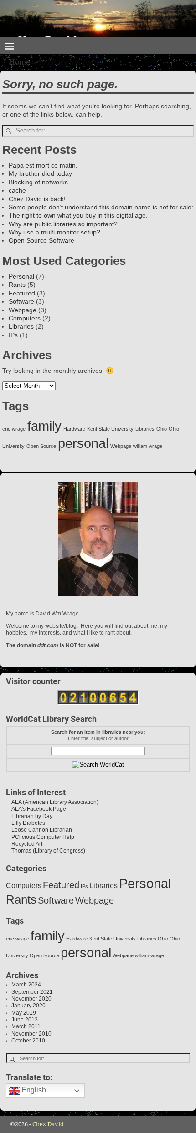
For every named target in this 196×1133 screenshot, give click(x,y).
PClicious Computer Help (40, 837)
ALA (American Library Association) (52, 802)
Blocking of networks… (41, 182)
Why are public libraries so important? (63, 224)
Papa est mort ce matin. (43, 165)
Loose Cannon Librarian (39, 830)
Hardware (74, 429)
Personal (21, 276)
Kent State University (110, 429)
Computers (25, 318)
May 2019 (23, 1013)
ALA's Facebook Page (36, 809)
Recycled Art (24, 844)
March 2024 (26, 984)
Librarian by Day (29, 816)
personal (83, 443)
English (33, 1090)
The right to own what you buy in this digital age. (78, 215)
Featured (22, 293)
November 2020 (31, 999)
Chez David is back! (37, 199)
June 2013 (24, 1019)
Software (21, 301)
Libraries (21, 326)
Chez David (48, 1124)
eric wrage (14, 429)
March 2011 (26, 1026)
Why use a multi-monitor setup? (54, 232)
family (44, 425)
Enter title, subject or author (98, 738)
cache (17, 190)
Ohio (161, 429)
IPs (13, 335)
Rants (17, 284)
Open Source (41, 446)
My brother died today (40, 173)
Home (19, 62)
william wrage (147, 446)
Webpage (22, 310)
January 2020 (28, 1005)
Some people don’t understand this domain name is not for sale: (101, 207)
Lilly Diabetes (25, 823)
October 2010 (28, 1040)
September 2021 (32, 992)
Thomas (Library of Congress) (45, 851)
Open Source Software (41, 240)
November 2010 (31, 1034)
